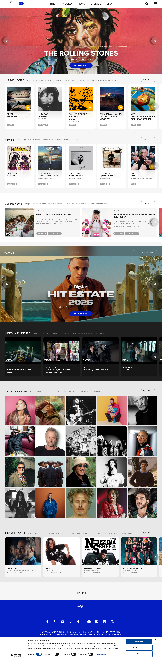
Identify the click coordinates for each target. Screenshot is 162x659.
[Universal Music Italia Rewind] (112, 621)
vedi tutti (146, 80)
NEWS (81, 3)
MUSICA (67, 3)
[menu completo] (155, 4)
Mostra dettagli (102, 654)
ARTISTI (53, 3)
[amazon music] (104, 621)
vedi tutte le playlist (143, 252)
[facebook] (47, 621)
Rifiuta (139, 654)
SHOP (110, 3)
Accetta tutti (139, 641)
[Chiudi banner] (155, 639)
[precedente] (7, 41)
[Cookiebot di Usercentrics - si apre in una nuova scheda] (16, 655)
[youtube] (62, 621)
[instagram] (70, 621)
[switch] (56, 654)
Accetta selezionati (139, 648)
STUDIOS (96, 3)
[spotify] (89, 621)
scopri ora (81, 65)
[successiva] (155, 41)
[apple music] (96, 621)
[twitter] (55, 621)
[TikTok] (78, 621)
